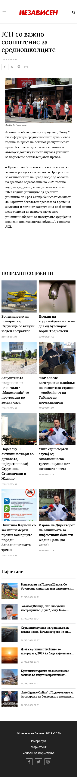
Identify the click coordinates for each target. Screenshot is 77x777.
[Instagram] (47, 761)
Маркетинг (38, 747)
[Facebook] (29, 761)
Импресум (38, 741)
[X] (38, 761)
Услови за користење (38, 753)
